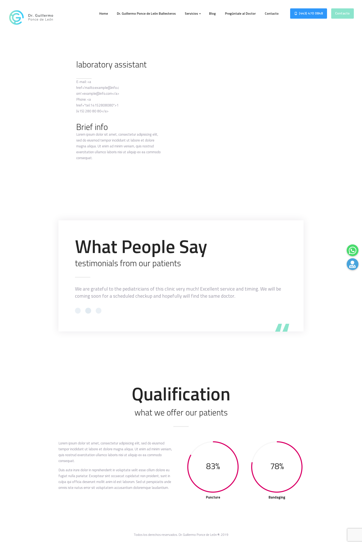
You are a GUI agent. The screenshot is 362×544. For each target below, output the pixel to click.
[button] (352, 264)
